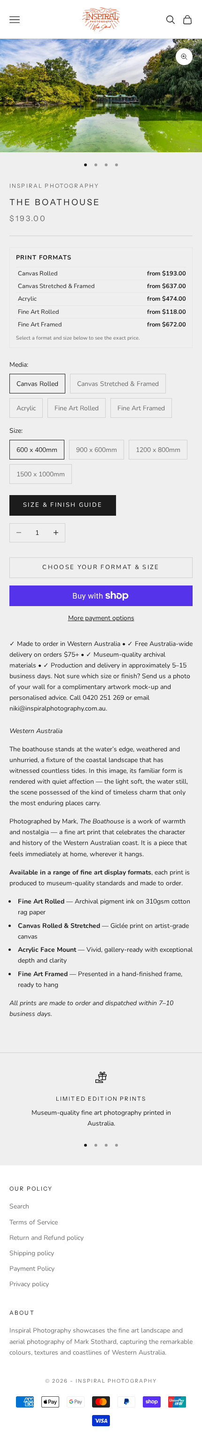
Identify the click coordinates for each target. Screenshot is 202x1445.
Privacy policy (29, 1284)
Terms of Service (33, 1222)
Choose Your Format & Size (101, 567)
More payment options (101, 618)
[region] (101, 1100)
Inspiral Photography (54, 185)
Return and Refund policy (46, 1237)
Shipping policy (31, 1253)
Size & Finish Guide (62, 505)
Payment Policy (31, 1268)
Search (19, 1206)
